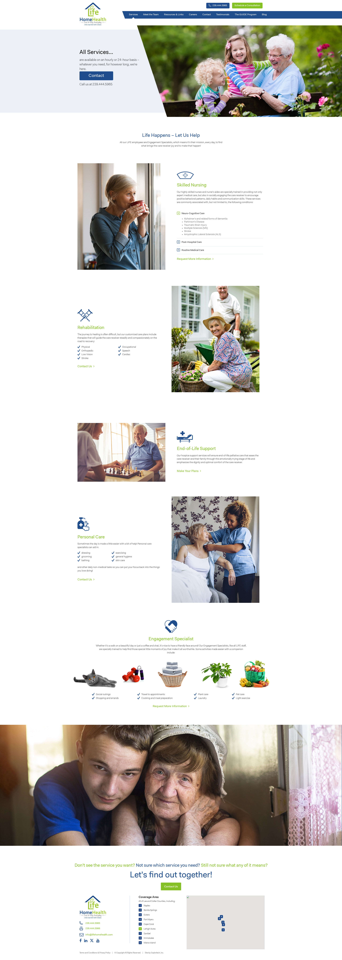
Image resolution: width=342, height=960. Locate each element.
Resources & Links (174, 15)
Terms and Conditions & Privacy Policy (94, 953)
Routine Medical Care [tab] (193, 250)
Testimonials (222, 15)
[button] (223, 924)
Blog (264, 15)
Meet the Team (151, 15)
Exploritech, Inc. (157, 953)
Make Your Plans (188, 471)
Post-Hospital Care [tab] (192, 242)
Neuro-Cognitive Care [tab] (193, 213)
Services (133, 15)
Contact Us (85, 366)
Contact (206, 15)
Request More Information (194, 259)
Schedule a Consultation (247, 5)
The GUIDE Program (245, 15)
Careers (193, 15)
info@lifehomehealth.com (99, 935)
